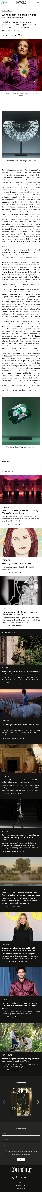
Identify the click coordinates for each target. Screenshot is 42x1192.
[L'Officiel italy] (21, 2)
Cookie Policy (21, 1188)
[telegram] (22, 36)
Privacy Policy (26, 1154)
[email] (3, 36)
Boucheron (8, 356)
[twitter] (15, 36)
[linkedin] (12, 36)
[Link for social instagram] (21, 1178)
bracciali (6, 461)
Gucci (38, 262)
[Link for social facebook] (16, 1178)
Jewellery (7, 11)
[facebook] (6, 36)
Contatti (21, 1182)
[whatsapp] (19, 36)
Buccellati (5, 338)
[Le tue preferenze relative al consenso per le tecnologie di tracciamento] (3, 3)
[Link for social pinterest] (25, 1178)
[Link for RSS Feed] (29, 1178)
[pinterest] (9, 36)
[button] (38, 137)
